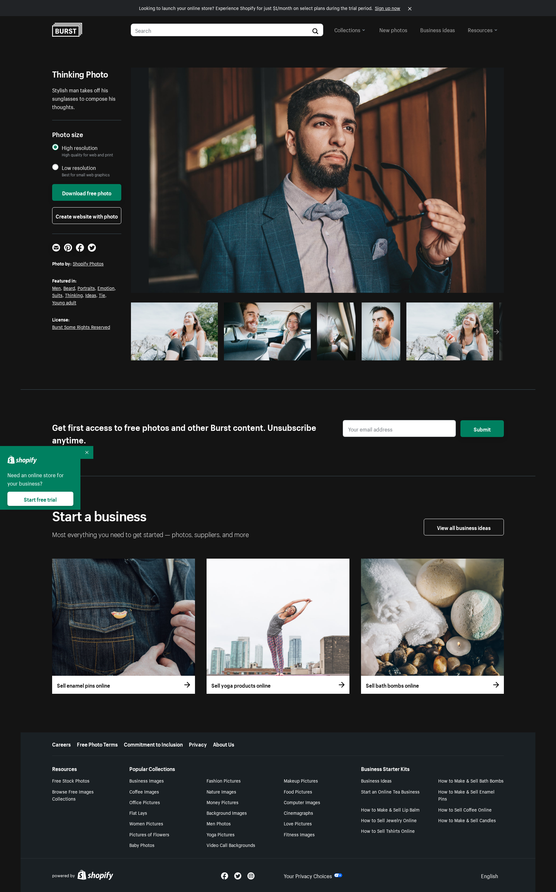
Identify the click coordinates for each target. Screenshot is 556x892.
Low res (198, 353)
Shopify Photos (88, 263)
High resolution (79, 147)
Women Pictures (146, 823)
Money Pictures (222, 801)
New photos (393, 29)
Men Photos (219, 823)
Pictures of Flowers (149, 834)
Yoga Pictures (221, 834)
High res (173, 353)
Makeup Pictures (301, 780)
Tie (102, 294)
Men (56, 287)
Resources (480, 29)
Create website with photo (87, 215)
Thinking (74, 294)
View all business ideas (464, 527)
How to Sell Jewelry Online (389, 819)
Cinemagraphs (298, 812)
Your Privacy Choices (308, 875)
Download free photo (86, 192)
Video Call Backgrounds (231, 844)
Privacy (198, 743)
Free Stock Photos (70, 780)
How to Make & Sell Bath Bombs (471, 780)
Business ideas (437, 29)
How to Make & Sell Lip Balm (390, 809)
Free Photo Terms (97, 743)
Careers (61, 743)
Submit (482, 428)
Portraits (86, 287)
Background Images (227, 812)
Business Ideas (376, 780)
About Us (223, 743)
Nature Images (221, 791)
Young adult (64, 302)
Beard (69, 287)
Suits (57, 294)
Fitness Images (299, 834)
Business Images (146, 780)
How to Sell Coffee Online (465, 809)
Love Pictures (298, 823)
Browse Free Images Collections (73, 795)
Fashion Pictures (224, 780)
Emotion (106, 287)
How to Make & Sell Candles (467, 819)
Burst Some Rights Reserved (81, 326)
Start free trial (40, 499)
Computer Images (302, 801)
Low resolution (79, 167)
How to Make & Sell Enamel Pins (466, 795)
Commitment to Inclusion (153, 743)
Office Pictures (144, 801)
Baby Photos (141, 844)
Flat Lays (138, 812)
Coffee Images (144, 791)
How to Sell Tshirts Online (388, 830)
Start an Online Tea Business (390, 791)
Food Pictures (298, 791)
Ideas (90, 294)
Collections (347, 29)
